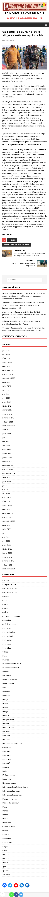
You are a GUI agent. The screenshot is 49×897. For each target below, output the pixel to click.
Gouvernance (7, 747)
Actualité (5, 596)
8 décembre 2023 (10, 40)
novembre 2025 (8, 370)
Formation (6, 739)
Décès (4, 656)
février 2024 (7, 453)
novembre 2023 (8, 465)
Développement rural (10, 668)
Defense (5, 660)
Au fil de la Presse (9, 624)
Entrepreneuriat (8, 719)
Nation (5, 819)
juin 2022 (5, 533)
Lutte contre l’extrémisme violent (15, 787)
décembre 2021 (8, 557)
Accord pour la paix (9, 588)
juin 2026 (5, 350)
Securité (5, 858)
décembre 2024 (8, 414)
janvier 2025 (7, 410)
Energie (5, 711)
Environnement (8, 727)
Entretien (5, 723)
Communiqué (7, 636)
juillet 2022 (6, 529)
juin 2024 (5, 438)
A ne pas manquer (9, 584)
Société (5, 862)
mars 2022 (6, 545)
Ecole (4, 688)
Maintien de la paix (9, 799)
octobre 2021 (7, 565)
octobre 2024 (7, 422)
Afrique (5, 600)
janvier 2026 (7, 362)
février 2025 (7, 406)
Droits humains (8, 683)
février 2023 (7, 501)
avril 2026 (6, 354)
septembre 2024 (8, 426)
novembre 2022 (8, 513)
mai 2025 (6, 394)
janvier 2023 (7, 505)
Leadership (6, 779)
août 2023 (6, 477)
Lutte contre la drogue (11, 791)
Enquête (5, 715)
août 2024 (6, 430)
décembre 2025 (8, 366)
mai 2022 (6, 537)
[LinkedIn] (27, 885)
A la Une (5, 580)
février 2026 (7, 358)
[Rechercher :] (24, 280)
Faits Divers (6, 735)
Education (6, 695)
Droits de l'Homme (9, 680)
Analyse (5, 612)
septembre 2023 (8, 473)
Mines (4, 807)
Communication (8, 632)
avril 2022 (6, 541)
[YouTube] (16, 885)
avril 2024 (6, 446)
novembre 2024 (8, 418)
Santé (4, 850)
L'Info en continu (8, 775)
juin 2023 (5, 485)
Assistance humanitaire (11, 616)
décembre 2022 (8, 509)
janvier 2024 (7, 457)
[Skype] (22, 885)
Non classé (6, 823)
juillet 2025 (6, 386)
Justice (4, 771)
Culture (5, 652)
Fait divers (6, 731)
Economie (6, 691)
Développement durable (11, 664)
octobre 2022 (7, 517)
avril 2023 (6, 493)
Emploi (5, 703)
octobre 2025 (7, 374)
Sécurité (5, 854)
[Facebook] (16, 894)
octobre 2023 (7, 469)
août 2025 (6, 382)
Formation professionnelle (12, 743)
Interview (5, 767)
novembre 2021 (8, 561)
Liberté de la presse (9, 783)
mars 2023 (6, 497)
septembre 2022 (8, 521)
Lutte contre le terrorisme (12, 795)
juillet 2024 (6, 434)
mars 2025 (6, 402)
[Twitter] (21, 894)
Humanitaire (7, 759)
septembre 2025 (8, 378)
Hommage (6, 751)
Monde (5, 811)
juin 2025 (5, 390)
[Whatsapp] (11, 894)
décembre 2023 (8, 461)
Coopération (7, 644)
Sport (4, 866)
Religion (5, 846)
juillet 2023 (6, 481)
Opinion (5, 831)
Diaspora (5, 672)
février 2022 (7, 549)
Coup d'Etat (6, 648)
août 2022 (6, 525)
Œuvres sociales (8, 826)
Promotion (6, 839)
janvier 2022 (7, 553)
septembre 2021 (8, 569)
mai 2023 (6, 489)
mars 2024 (6, 449)
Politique (5, 834)
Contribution (7, 640)
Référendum (7, 842)
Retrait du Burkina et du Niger (16, 245)
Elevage (5, 699)
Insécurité (6, 763)
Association (6, 620)
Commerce (6, 628)
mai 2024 (6, 442)
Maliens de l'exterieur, (10, 803)
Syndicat (5, 870)
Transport (6, 874)
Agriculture (6, 604)
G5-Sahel (11, 240)
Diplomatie (6, 676)
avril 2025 (6, 398)
